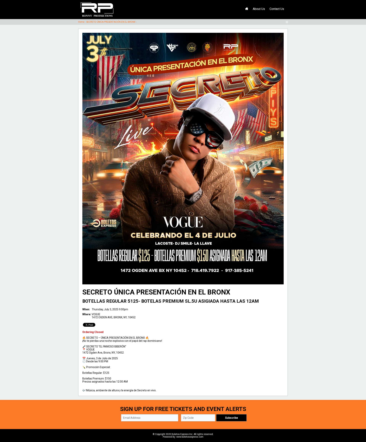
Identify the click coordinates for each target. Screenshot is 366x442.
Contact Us (277, 9)
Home (81, 22)
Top (358, 422)
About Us (259, 9)
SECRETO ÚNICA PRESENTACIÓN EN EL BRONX (111, 22)
